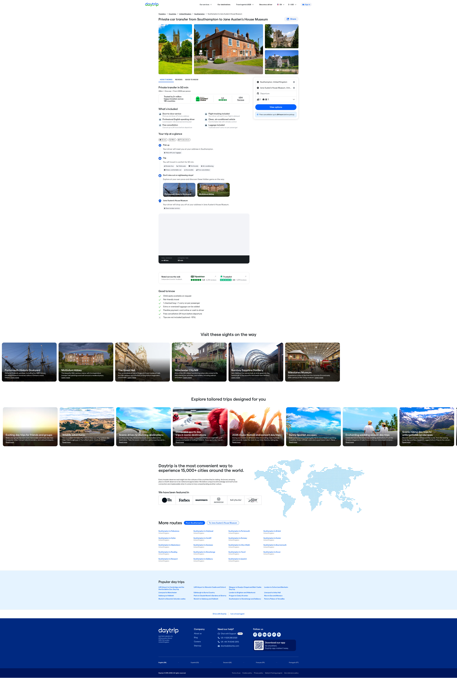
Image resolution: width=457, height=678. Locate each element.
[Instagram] (260, 634)
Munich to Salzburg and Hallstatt (206, 599)
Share (293, 19)
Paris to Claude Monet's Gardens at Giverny (210, 596)
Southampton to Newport (168, 559)
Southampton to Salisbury (203, 559)
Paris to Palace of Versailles (274, 599)
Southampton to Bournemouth (274, 545)
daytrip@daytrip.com (230, 646)
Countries (172, 14)
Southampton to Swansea (203, 545)
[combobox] (275, 82)
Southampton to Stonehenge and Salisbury (245, 599)
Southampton (199, 14)
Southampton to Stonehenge (204, 552)
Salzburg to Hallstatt (166, 596)
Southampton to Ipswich (237, 559)
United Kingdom (185, 14)
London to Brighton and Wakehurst (242, 592)
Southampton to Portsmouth (239, 531)
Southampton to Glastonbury (169, 545)
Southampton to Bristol (272, 531)
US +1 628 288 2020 (229, 638)
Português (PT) (293, 662)
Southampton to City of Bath (239, 545)
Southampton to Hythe (167, 538)
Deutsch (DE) (227, 662)
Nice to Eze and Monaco (273, 596)
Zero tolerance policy (291, 673)
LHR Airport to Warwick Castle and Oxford (210, 587)
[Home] (152, 4)
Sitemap (197, 646)
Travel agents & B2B (243, 4)
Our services (204, 4)
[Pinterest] (269, 634)
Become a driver (265, 4)
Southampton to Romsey (237, 538)
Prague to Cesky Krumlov (238, 596)
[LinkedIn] (264, 634)
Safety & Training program (273, 673)
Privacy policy (258, 673)
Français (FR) (260, 662)
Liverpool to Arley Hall (272, 592)
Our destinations (224, 4)
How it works (166, 79)
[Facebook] (255, 634)
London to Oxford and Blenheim (276, 587)
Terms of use (236, 673)
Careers (197, 642)
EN (281, 4)
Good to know (191, 79)
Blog (196, 638)
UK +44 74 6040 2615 (230, 642)
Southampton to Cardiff (202, 538)
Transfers (162, 14)
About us (197, 633)
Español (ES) (195, 662)
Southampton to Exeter (272, 538)
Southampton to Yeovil (236, 552)
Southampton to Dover (272, 552)
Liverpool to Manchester (168, 592)
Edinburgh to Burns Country (204, 592)
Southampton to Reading (168, 552)
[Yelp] (279, 634)
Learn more (14, 377)
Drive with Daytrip (219, 614)
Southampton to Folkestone (169, 531)
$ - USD (291, 4)
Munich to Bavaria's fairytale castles (172, 599)
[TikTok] (274, 634)
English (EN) (162, 662)
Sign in (307, 4)
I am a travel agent (237, 614)
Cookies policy (247, 673)
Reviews (178, 79)
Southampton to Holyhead (203, 531)
